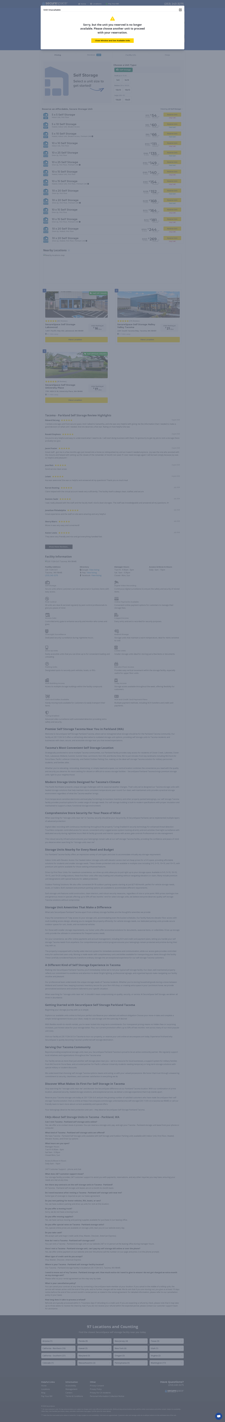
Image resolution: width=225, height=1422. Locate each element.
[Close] (180, 10)
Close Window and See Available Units (112, 40)
